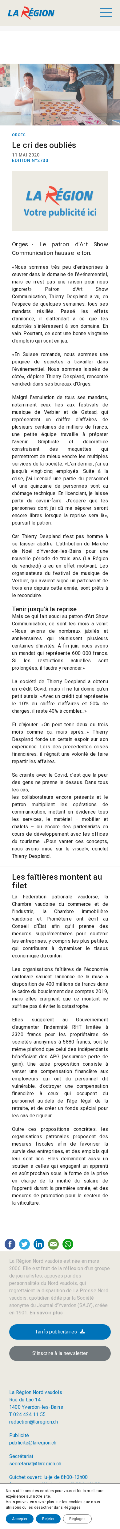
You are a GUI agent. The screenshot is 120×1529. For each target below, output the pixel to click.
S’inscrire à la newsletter (60, 1353)
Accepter (19, 1519)
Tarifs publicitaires (56, 1332)
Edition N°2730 (30, 160)
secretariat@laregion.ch (35, 1464)
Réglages (72, 1507)
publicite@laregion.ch (33, 1443)
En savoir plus (45, 1313)
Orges (19, 135)
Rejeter (48, 1519)
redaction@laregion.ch (33, 1422)
